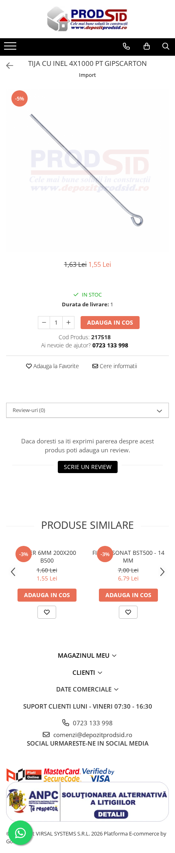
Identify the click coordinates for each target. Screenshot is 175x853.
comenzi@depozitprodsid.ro (92, 735)
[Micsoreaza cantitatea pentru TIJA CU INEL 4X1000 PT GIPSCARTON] (44, 322)
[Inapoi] (6, 65)
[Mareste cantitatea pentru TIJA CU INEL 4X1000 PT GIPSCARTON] (68, 322)
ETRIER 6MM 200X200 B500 (47, 556)
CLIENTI (84, 672)
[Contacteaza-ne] (126, 46)
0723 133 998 (92, 723)
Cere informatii (117, 366)
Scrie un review (88, 467)
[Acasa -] (87, 19)
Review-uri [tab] (29, 410)
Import (87, 75)
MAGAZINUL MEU (84, 655)
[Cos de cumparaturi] (146, 46)
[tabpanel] (87, 170)
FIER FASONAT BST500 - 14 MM (128, 556)
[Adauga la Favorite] (46, 612)
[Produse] (11, 48)
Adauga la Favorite (55, 366)
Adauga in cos (110, 322)
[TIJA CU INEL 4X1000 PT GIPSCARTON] (87, 170)
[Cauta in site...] (166, 46)
